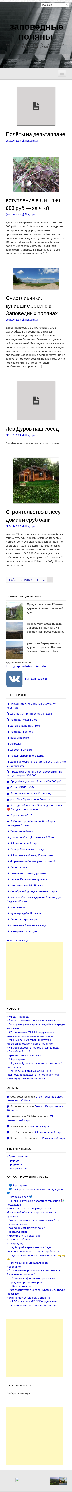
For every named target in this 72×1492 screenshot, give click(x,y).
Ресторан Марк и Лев (23, 719)
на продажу (16, 1243)
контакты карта (39, 1126)
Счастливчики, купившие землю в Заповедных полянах (32, 305)
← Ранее (26, 579)
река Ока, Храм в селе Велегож (30, 799)
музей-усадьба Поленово (26, 913)
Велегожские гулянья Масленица (31, 793)
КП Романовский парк (24, 843)
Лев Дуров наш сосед (32, 428)
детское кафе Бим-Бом (25, 725)
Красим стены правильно (25, 1055)
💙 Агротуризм (18, 1185)
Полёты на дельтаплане (35, 134)
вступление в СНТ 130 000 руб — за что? (33, 203)
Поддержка (31, 140)
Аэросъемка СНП (21, 815)
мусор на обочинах (21, 1239)
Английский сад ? (19, 1051)
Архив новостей (18, 1156)
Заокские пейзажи (21, 831)
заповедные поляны (36, 31)
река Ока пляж (19, 737)
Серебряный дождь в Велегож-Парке (33, 891)
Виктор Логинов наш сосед (27, 849)
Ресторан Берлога (21, 731)
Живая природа (19, 1016)
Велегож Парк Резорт (23, 919)
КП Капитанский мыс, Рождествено (32, 855)
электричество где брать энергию (29, 1297)
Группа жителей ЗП (35, 678)
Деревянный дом (21, 749)
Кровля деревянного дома (27, 755)
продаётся (15, 1164)
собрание (15, 1266)
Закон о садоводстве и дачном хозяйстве (34, 1020)
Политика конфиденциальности (29, 1262)
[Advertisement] (34, 971)
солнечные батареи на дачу (28, 925)
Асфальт (15, 743)
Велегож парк (18, 867)
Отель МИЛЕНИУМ (22, 787)
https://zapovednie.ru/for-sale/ (26, 666)
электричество (18, 1168)
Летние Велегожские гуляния (28, 879)
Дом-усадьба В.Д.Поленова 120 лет (32, 837)
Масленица (17, 907)
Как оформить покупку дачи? (27, 1078)
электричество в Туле (23, 931)
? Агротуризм (17, 1059)
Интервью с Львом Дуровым (28, 873)
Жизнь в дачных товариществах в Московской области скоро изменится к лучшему (31, 1212)
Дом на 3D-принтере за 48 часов (31, 713)
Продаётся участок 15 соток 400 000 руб (35, 781)
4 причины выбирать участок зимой (32, 861)
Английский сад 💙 (20, 1196)
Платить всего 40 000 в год (27, 885)
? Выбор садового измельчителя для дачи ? (36, 1047)
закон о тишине (18, 1224)
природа (14, 1160)
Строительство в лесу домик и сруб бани (33, 515)
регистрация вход (17, 940)
